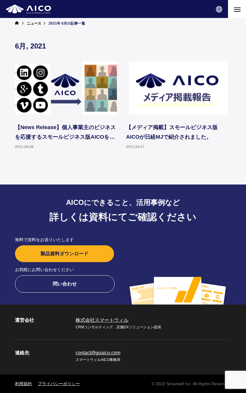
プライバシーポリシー (59, 384)
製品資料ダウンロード (64, 253)
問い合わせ (65, 283)
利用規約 (23, 384)
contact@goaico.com (98, 352)
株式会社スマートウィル (102, 320)
